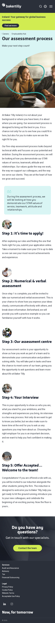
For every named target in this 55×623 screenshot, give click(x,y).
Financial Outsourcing (10, 577)
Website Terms (8, 593)
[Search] (40, 6)
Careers (6, 34)
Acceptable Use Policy (11, 596)
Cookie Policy (7, 590)
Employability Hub (19, 34)
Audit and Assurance (10, 568)
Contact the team (27, 548)
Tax (3, 574)
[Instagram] (11, 604)
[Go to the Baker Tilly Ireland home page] (11, 6)
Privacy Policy (7, 587)
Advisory (5, 571)
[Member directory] (45, 6)
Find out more (10, 26)
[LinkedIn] (4, 604)
